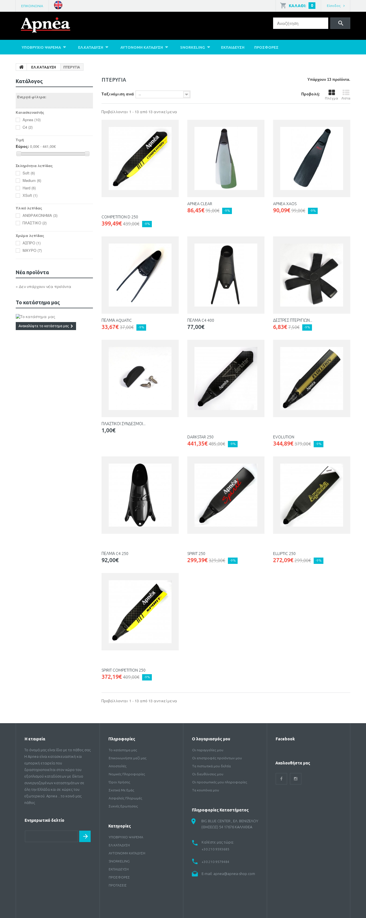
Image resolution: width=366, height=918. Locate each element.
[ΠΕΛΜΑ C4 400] (225, 275)
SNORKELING (192, 47)
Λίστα (345, 98)
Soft (29, 173)
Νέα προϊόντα (32, 272)
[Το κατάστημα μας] (54, 316)
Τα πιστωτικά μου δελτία (211, 766)
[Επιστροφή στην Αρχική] (21, 67)
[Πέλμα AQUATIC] (140, 275)
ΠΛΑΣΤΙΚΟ (35, 222)
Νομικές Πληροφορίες (127, 774)
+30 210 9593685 (215, 849)
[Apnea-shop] (54, 26)
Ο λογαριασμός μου (211, 739)
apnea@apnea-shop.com (234, 874)
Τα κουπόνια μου (205, 790)
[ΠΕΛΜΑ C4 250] (140, 495)
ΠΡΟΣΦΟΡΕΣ (266, 47)
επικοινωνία (32, 6)
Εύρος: (22, 146)
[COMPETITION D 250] (140, 158)
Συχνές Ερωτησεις (123, 806)
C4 (28, 127)
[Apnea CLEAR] (225, 158)
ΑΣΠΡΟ (32, 243)
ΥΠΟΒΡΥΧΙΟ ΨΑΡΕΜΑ (41, 47)
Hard (29, 188)
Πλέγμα (331, 98)
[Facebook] (281, 778)
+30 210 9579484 (215, 862)
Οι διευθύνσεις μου (207, 774)
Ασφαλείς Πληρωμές (125, 798)
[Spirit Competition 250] (140, 611)
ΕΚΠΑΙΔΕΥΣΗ (232, 47)
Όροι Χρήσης (119, 782)
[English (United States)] (58, 4)
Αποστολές (117, 766)
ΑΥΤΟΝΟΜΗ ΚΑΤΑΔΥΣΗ (141, 47)
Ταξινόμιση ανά (118, 94)
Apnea (32, 119)
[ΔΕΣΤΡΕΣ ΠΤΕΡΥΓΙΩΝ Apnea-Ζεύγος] (311, 275)
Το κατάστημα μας (38, 302)
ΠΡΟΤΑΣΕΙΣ (118, 885)
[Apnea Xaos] (311, 158)
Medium (32, 180)
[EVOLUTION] (311, 378)
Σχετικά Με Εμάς (121, 790)
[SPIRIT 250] (225, 495)
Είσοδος (334, 5)
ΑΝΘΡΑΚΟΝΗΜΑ (40, 215)
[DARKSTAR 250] (225, 378)
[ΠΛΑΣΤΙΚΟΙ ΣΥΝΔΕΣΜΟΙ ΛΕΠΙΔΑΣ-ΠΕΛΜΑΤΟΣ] (140, 378)
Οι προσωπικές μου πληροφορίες (219, 782)
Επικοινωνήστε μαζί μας (127, 758)
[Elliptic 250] (311, 495)
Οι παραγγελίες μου (207, 750)
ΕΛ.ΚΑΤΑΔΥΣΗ (90, 47)
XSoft (30, 195)
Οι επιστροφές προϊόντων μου (217, 758)
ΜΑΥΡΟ (32, 250)
